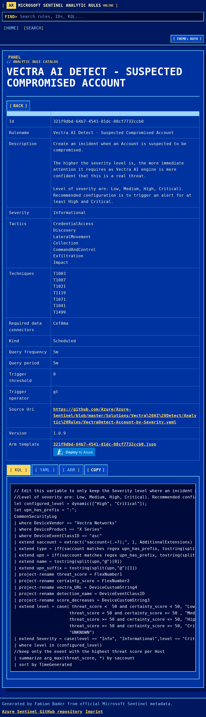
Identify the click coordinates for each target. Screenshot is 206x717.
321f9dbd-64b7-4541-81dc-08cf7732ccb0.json (104, 444)
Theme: (187, 39)
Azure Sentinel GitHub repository (42, 711)
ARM (71, 470)
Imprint (94, 711)
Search (33, 28)
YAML (45, 470)
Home (11, 28)
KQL (18, 470)
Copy (96, 470)
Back (18, 105)
